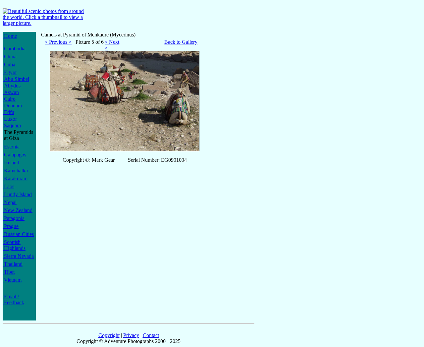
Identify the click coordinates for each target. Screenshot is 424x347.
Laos (8, 186)
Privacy (131, 335)
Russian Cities (18, 234)
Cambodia (14, 48)
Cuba (9, 64)
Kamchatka (15, 170)
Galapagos (14, 154)
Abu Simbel (16, 79)
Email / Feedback (13, 299)
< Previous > (58, 42)
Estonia (11, 146)
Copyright (109, 335)
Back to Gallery (180, 42)
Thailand (13, 264)
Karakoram (15, 178)
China (10, 56)
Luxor (10, 119)
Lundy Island (17, 194)
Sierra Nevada (18, 256)
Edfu (8, 112)
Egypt (10, 72)
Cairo (9, 99)
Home (10, 36)
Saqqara (12, 125)
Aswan (11, 92)
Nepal (10, 202)
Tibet (9, 272)
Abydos (12, 85)
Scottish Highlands (14, 245)
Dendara (12, 105)
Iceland (11, 162)
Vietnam (12, 280)
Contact (151, 335)
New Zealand (17, 210)
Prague (11, 226)
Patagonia (14, 218)
